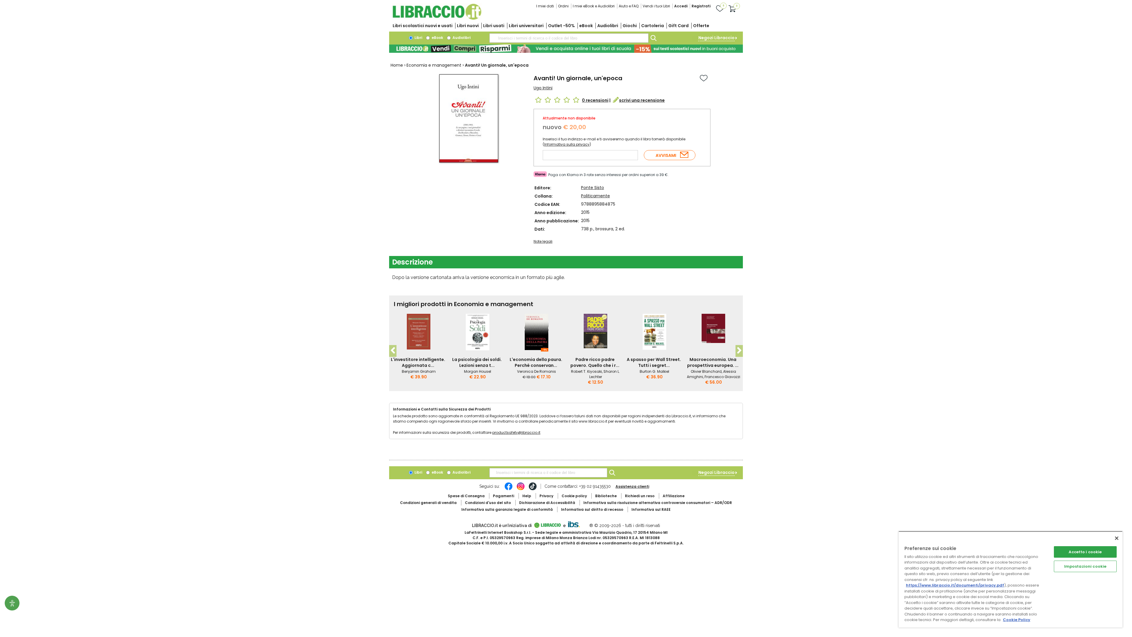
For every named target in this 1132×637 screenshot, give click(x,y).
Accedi (680, 6)
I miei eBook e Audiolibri (594, 6)
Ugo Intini (543, 88)
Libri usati (493, 26)
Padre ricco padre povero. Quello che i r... (594, 362)
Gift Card (678, 26)
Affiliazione (674, 495)
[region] (1011, 579)
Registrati (701, 6)
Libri (418, 37)
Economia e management (434, 65)
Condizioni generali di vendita (428, 502)
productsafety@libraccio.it (516, 432)
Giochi (630, 26)
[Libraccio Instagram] (520, 489)
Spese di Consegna (466, 495)
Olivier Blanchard (706, 371)
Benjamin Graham (419, 371)
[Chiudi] (1116, 538)
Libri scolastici (423, 26)
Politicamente (595, 196)
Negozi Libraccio (716, 38)
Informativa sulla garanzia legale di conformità (507, 509)
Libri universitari (526, 26)
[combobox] (569, 38)
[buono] (566, 49)
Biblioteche (606, 495)
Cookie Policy (1016, 620)
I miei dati (545, 6)
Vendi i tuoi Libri (656, 6)
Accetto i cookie (1085, 552)
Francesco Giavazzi (722, 376)
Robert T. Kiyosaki (586, 371)
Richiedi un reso (639, 495)
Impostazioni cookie (1085, 566)
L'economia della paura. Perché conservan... (536, 362)
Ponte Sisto (592, 188)
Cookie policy (574, 495)
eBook (586, 26)
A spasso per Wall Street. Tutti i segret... (654, 362)
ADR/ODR (657, 502)
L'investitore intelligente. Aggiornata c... (418, 362)
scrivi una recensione (642, 100)
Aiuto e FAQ (629, 6)
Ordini (563, 6)
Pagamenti (503, 495)
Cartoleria (652, 26)
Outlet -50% (561, 26)
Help (526, 495)
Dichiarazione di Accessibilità (547, 502)
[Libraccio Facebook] (508, 489)
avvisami (666, 155)
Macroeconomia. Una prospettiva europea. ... (712, 362)
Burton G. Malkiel (654, 371)
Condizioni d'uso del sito (488, 502)
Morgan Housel (477, 371)
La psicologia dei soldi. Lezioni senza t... (477, 362)
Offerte (701, 26)
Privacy (546, 495)
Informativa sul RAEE (651, 509)
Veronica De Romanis (536, 371)
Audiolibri (607, 26)
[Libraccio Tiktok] (533, 489)
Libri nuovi (468, 26)
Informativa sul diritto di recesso (592, 509)
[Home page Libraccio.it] (437, 18)
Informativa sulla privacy (567, 144)
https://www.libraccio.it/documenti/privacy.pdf (955, 585)
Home (397, 65)
